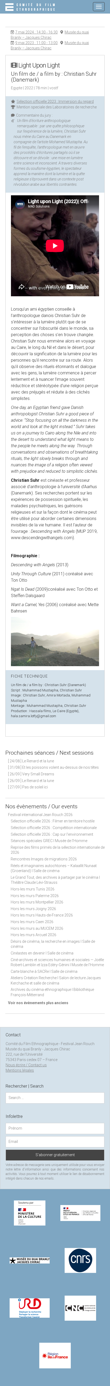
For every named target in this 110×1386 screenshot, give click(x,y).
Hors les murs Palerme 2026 (35, 896)
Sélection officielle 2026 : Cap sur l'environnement (52, 834)
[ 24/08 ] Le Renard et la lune (31, 761)
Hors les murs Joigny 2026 (33, 909)
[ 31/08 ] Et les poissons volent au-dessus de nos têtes (53, 767)
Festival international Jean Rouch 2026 (40, 815)
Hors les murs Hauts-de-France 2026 (42, 915)
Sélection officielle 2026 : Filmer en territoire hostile (53, 821)
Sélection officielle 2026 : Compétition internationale (54, 828)
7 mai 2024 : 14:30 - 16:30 (36, 32)
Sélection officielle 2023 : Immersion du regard (55, 101)
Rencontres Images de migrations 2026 (44, 859)
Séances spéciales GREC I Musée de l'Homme (49, 841)
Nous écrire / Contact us (26, 1065)
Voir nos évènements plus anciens (38, 1003)
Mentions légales (20, 1070)
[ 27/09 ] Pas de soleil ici (28, 787)
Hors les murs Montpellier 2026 (37, 902)
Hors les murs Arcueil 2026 (33, 935)
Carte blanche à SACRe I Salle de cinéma (44, 971)
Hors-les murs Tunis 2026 (32, 889)
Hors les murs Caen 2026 (32, 922)
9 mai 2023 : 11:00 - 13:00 (36, 43)
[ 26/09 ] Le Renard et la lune (31, 781)
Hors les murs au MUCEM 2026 (37, 928)
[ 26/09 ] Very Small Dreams (31, 774)
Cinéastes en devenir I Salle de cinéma (42, 953)
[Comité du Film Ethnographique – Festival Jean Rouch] (30, 7)
